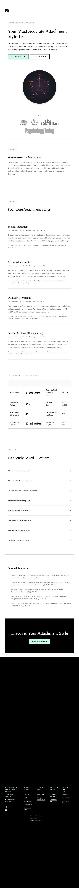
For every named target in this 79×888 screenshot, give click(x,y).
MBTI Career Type (27, 808)
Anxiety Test (65, 794)
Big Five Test (40, 794)
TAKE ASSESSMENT (17, 57)
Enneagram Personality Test (41, 798)
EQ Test (26, 798)
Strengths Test (27, 801)
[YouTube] (6, 810)
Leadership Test (28, 804)
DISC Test (26, 794)
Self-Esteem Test (65, 802)
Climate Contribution (35, 820)
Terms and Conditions (35, 816)
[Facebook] (9, 807)
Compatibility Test (53, 800)
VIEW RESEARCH (39, 57)
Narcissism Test (66, 798)
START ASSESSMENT (38, 641)
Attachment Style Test (53, 795)
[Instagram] (6, 807)
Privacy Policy (34, 818)
